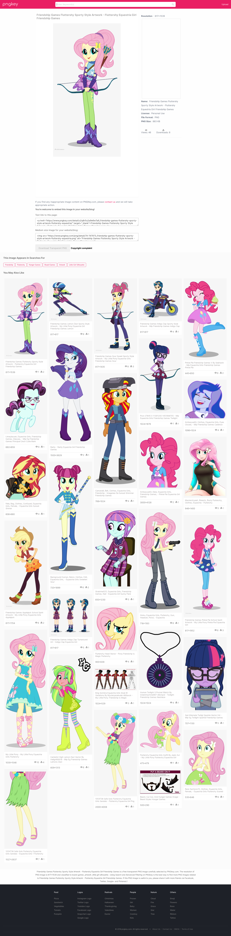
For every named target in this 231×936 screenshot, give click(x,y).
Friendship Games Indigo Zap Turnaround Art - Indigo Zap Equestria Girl (69, 640)
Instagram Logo (84, 898)
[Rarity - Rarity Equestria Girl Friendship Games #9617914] (70, 393)
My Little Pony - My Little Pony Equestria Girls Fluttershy (24, 755)
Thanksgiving (111, 906)
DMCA (176, 929)
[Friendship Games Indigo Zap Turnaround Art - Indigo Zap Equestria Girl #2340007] (70, 615)
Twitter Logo (82, 902)
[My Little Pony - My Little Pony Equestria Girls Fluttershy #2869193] (25, 691)
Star (152, 910)
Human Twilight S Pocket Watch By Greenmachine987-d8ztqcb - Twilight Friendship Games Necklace (157, 694)
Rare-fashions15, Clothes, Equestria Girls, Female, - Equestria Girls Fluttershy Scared (204, 790)
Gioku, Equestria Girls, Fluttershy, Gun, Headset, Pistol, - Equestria (157, 616)
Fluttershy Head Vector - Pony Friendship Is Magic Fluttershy (115, 655)
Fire (152, 902)
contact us (110, 202)
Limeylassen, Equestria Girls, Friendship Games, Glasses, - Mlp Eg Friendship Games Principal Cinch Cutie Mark (23, 438)
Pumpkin (58, 914)
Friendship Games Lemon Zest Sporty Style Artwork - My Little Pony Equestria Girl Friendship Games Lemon (69, 326)
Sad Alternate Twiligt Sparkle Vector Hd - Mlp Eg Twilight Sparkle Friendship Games (204, 716)
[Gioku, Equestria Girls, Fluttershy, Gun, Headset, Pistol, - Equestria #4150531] (160, 561)
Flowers (173, 902)
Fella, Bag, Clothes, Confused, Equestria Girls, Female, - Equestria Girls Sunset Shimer (23, 506)
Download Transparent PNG (53, 248)
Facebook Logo (84, 910)
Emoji (172, 898)
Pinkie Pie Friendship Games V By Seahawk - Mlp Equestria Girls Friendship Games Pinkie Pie (204, 365)
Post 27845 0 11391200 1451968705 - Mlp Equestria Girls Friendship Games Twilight (159, 417)
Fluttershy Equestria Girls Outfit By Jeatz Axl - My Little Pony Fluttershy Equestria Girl (160, 756)
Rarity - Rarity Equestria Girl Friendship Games (67, 448)
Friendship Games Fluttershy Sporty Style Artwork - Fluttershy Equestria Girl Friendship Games (24, 364)
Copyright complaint (81, 248)
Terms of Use (187, 929)
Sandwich (58, 902)
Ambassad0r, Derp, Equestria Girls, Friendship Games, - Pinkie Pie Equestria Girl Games (160, 494)
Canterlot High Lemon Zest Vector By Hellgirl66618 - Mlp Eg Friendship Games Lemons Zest (68, 759)
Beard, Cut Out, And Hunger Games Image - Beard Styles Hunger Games (160, 798)
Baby (132, 906)
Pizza (56, 898)
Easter (107, 914)
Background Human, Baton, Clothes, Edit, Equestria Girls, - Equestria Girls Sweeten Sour (69, 579)
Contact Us (167, 929)
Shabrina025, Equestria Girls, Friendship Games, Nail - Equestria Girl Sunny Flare (113, 592)
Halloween (109, 902)
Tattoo (173, 918)
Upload (225, 4)
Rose (172, 906)
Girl (131, 902)
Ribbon (173, 914)
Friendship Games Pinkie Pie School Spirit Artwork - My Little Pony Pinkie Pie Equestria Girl (205, 622)
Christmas (109, 898)
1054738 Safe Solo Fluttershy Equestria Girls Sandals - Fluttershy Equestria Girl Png (114, 800)
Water (172, 910)
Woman (133, 910)
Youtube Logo (83, 906)
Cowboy (133, 914)
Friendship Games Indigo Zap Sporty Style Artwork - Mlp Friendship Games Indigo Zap (160, 325)
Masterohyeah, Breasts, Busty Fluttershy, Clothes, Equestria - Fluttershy (203, 501)
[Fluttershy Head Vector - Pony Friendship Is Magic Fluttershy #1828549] (115, 628)
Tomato (57, 910)
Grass (153, 906)
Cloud (153, 898)
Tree (153, 914)
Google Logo (82, 918)
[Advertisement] (77, 176)
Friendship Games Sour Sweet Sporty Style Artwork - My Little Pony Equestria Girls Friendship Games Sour (114, 358)
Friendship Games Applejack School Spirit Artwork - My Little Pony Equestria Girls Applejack (24, 614)
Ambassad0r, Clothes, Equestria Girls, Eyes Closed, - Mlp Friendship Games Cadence (204, 423)
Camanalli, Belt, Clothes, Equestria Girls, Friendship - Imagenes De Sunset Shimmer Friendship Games (114, 493)
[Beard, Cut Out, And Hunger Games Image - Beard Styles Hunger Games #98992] (160, 782)
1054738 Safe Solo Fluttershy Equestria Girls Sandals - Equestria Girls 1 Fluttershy (24, 852)
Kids (132, 918)
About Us (156, 929)
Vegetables (59, 906)
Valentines (109, 910)
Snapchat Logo (84, 914)
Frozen (133, 898)
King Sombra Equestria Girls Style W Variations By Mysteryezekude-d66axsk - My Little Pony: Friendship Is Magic (114, 695)
